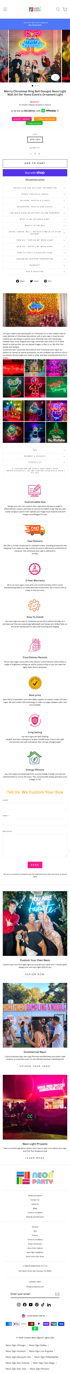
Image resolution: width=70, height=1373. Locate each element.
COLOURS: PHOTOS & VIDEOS (35, 201)
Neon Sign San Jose (16, 1368)
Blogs (35, 1208)
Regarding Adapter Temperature (35, 259)
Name (5, 800)
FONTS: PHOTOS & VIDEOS (35, 194)
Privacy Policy (46, 874)
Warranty (34, 265)
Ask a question (35, 272)
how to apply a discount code (35, 253)
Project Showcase (35, 1244)
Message (7, 831)
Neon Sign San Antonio (17, 1362)
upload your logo (35, 1066)
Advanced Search (35, 1196)
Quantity (35, 148)
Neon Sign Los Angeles (41, 1351)
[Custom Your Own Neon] (35, 923)
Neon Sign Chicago (16, 1345)
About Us (35, 1204)
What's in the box (35, 226)
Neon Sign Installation (35, 1252)
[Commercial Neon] (35, 1015)
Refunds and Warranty (35, 1217)
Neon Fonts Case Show (35, 1256)
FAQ (35, 450)
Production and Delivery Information (35, 188)
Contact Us (35, 462)
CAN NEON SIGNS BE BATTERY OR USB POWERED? (35, 213)
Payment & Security (35, 456)
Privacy (35, 1235)
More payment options (35, 179)
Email (6, 816)
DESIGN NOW (35, 974)
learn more (35, 1158)
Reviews (35, 1227)
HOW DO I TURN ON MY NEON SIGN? (35, 240)
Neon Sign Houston (16, 1351)
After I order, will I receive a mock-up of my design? (35, 233)
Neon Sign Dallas (38, 1345)
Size (35, 134)
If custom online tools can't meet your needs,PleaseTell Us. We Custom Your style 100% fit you (35, 471)
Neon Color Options (35, 1248)
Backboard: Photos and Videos (35, 207)
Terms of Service (61, 874)
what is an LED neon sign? (35, 219)
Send (35, 864)
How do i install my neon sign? (35, 246)
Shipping (31, 105)
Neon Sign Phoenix (39, 1368)
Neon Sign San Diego (44, 1362)
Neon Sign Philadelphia (46, 1356)
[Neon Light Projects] (35, 1107)
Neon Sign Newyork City (18, 1356)
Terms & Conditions (35, 1213)
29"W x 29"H (35, 139)
